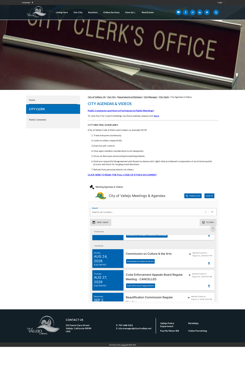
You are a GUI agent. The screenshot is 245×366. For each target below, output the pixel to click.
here (156, 115)
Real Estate (148, 12)
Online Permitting (197, 330)
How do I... (130, 12)
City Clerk (37, 109)
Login (220, 2)
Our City (78, 12)
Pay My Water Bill (169, 330)
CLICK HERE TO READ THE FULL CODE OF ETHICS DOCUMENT (122, 174)
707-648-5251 (126, 325)
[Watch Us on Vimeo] (207, 12)
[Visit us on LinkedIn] (200, 12)
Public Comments (37, 119)
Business (93, 12)
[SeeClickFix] (178, 12)
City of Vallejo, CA (97, 97)
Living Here (62, 12)
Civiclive (124, 345)
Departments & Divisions (129, 97)
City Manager (150, 97)
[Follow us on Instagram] (193, 12)
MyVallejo (193, 323)
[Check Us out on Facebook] (185, 12)
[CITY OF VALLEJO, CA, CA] (36, 12)
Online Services (111, 12)
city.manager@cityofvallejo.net (134, 328)
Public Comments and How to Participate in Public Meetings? (121, 110)
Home (32, 100)
